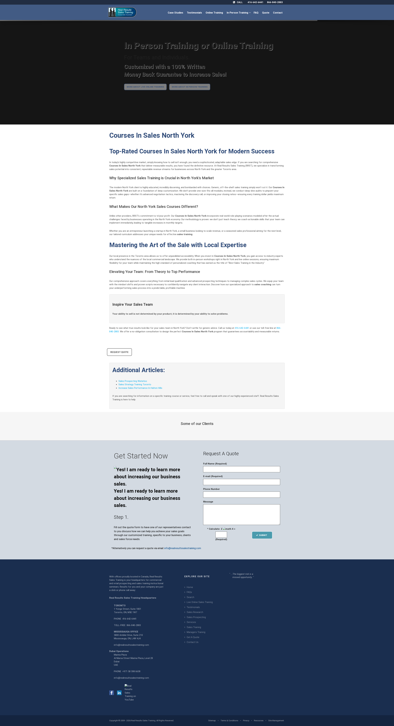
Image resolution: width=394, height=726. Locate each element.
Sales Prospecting (196, 617)
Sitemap (212, 720)
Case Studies (176, 12)
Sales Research (195, 612)
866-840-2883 (275, 2)
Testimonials (195, 12)
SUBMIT (264, 535)
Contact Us (192, 642)
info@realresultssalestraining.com (182, 548)
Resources (258, 720)
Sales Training (194, 627)
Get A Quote (193, 637)
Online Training (215, 12)
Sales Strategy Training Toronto (135, 384)
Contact (278, 12)
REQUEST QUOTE (119, 352)
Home (190, 587)
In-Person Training (238, 12)
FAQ (256, 12)
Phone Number (211, 489)
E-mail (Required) (213, 476)
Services (191, 622)
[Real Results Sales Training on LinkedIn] (119, 692)
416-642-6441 (255, 2)
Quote (266, 12)
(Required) (221, 539)
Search (190, 597)
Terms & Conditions (229, 720)
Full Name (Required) (215, 463)
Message (208, 501)
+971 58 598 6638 (131, 671)
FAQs (189, 592)
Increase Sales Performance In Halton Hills (140, 388)
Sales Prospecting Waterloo (133, 381)
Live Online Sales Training (200, 602)
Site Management (276, 720)
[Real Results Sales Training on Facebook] (111, 692)
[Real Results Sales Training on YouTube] (131, 692)
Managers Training (196, 632)
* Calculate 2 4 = (221, 529)
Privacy (246, 720)
